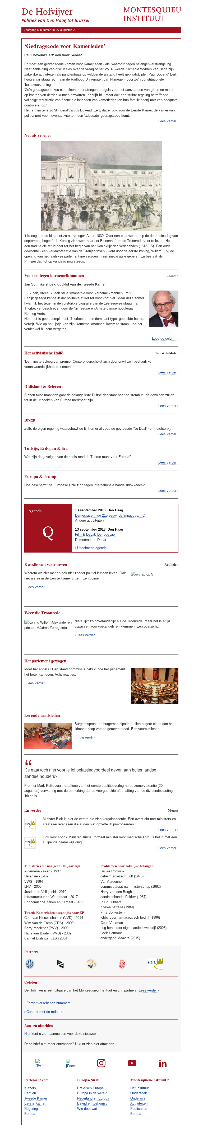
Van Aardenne (111, 881)
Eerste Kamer (34, 1103)
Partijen (30, 1093)
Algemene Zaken (37, 871)
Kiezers (30, 1088)
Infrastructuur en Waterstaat (45, 897)
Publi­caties (138, 1109)
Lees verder (35, 587)
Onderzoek (138, 1093)
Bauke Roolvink (112, 871)
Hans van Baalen (37, 933)
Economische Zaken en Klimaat (48, 902)
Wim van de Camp (38, 923)
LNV (27, 887)
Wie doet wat (87, 1109)
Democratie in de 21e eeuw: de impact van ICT (111, 515)
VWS (28, 881)
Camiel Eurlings (36, 938)
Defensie (31, 876)
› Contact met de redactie (43, 1012)
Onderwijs (137, 1098)
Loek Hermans (111, 933)
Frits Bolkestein (112, 912)
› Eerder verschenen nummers (47, 1003)
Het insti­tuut (139, 1088)
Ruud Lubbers (111, 902)
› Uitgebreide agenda (91, 548)
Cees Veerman (111, 923)
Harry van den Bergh (116, 892)
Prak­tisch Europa (90, 1088)
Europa (29, 1114)
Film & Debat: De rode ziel (95, 534)
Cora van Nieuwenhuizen (43, 918)
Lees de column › (165, 338)
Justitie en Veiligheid (40, 892)
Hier (27, 1034)
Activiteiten (138, 1103)
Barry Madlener (36, 928)
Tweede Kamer (35, 1098)
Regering (31, 1109)
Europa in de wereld (92, 1093)
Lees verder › (168, 121)
